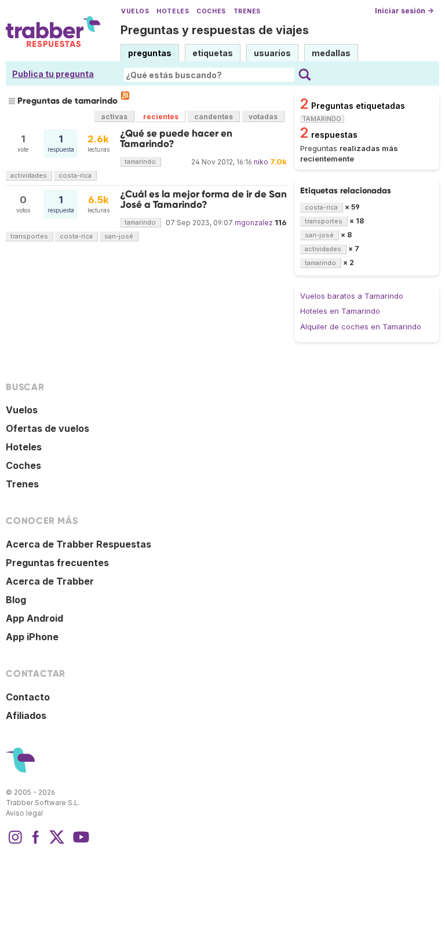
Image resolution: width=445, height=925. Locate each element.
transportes (29, 236)
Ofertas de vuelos (47, 428)
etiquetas (212, 53)
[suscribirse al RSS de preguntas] (125, 95)
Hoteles (172, 11)
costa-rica (75, 175)
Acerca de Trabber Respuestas (78, 544)
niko (261, 161)
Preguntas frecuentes (57, 562)
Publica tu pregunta (53, 74)
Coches (210, 11)
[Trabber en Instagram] (15, 843)
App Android (34, 618)
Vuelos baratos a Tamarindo (351, 295)
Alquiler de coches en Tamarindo (360, 326)
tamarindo (140, 161)
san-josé (118, 236)
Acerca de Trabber (50, 581)
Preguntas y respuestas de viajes (215, 30)
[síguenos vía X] (57, 843)
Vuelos (135, 11)
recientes (160, 116)
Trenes (247, 11)
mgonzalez (254, 222)
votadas (263, 116)
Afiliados (26, 715)
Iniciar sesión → (404, 10)
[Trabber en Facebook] (36, 843)
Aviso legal (24, 813)
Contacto (28, 697)
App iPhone (32, 637)
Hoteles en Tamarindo (340, 310)
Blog (16, 599)
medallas (331, 53)
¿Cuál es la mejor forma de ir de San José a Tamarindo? (203, 199)
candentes (213, 116)
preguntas (150, 53)
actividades (28, 175)
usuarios (272, 53)
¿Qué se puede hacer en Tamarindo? (176, 138)
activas (114, 116)
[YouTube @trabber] (79, 843)
